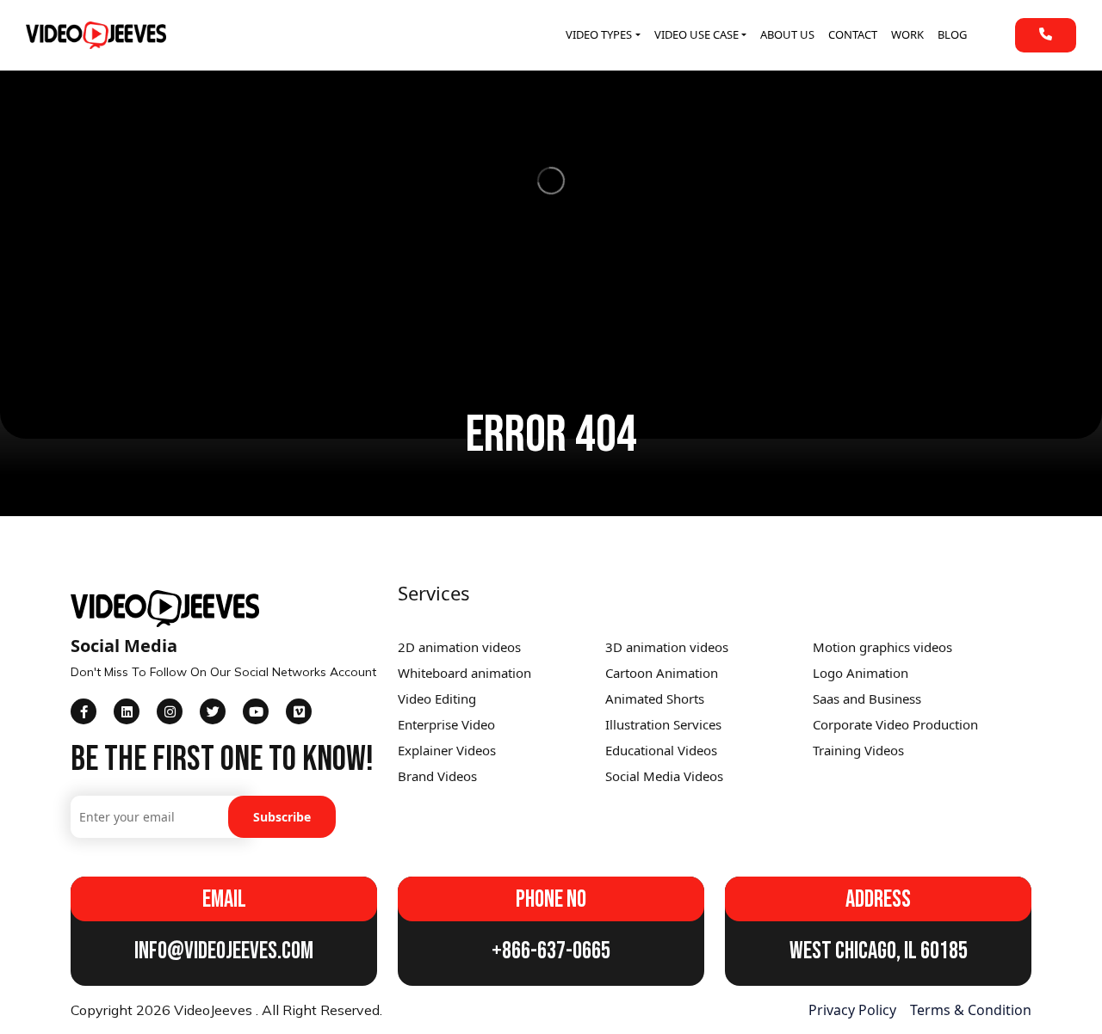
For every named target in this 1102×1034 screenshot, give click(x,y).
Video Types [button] (599, 34)
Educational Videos (661, 750)
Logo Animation (860, 672)
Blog (952, 34)
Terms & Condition (970, 1009)
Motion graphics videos (882, 646)
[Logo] (96, 35)
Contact (852, 34)
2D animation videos (459, 646)
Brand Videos (437, 776)
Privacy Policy (852, 1009)
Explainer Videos (447, 750)
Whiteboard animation (464, 672)
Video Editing (437, 698)
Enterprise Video (446, 724)
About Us (787, 34)
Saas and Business (867, 698)
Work (907, 34)
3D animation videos (666, 646)
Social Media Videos (664, 776)
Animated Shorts (654, 698)
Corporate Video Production (895, 724)
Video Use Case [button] (696, 34)
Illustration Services (663, 724)
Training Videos (858, 750)
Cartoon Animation (661, 672)
